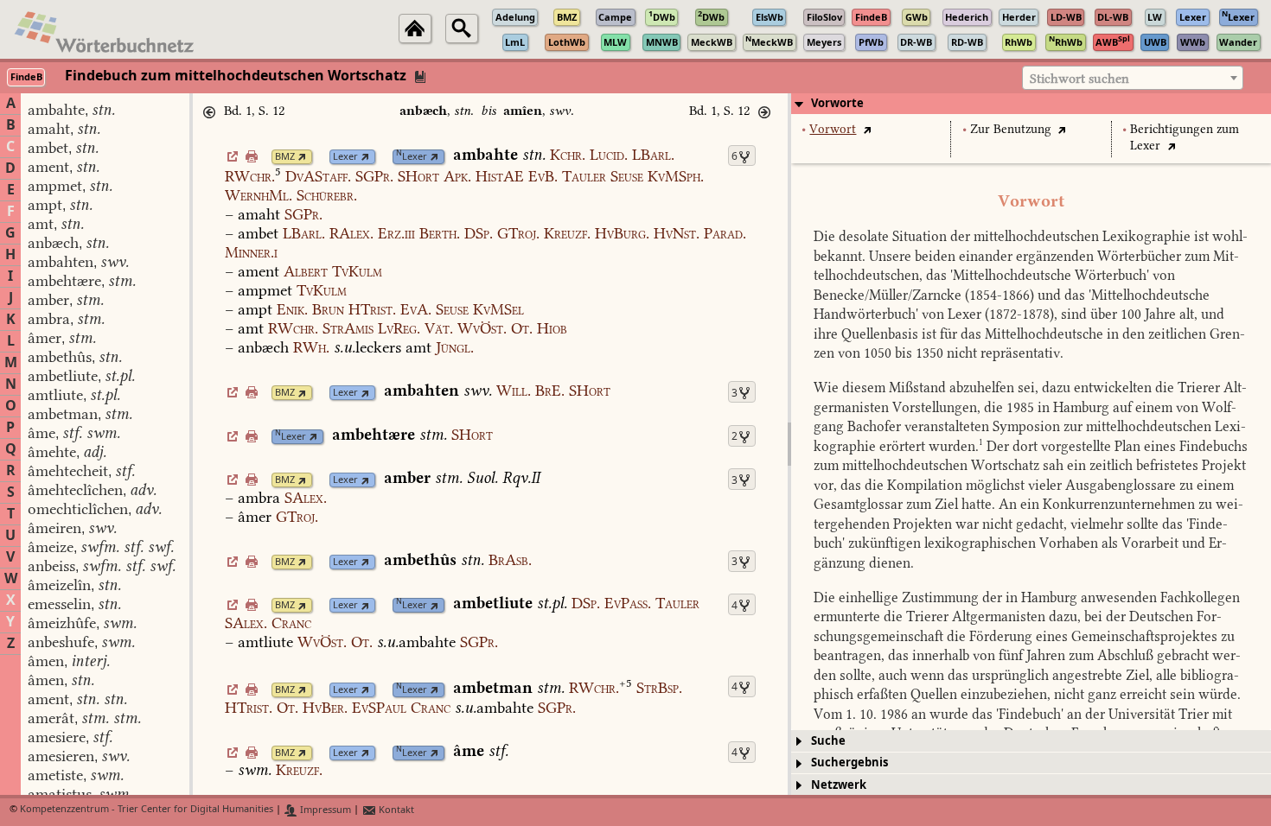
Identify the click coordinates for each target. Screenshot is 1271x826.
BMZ (285, 156)
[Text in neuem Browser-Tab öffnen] (866, 129)
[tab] (1031, 103)
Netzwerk (838, 785)
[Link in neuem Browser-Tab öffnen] (302, 156)
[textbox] (1132, 79)
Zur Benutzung (1010, 129)
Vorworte (837, 103)
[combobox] (1132, 78)
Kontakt (395, 810)
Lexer (345, 156)
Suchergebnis (849, 762)
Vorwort (832, 129)
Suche (828, 741)
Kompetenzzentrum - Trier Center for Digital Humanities (146, 810)
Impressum (324, 810)
